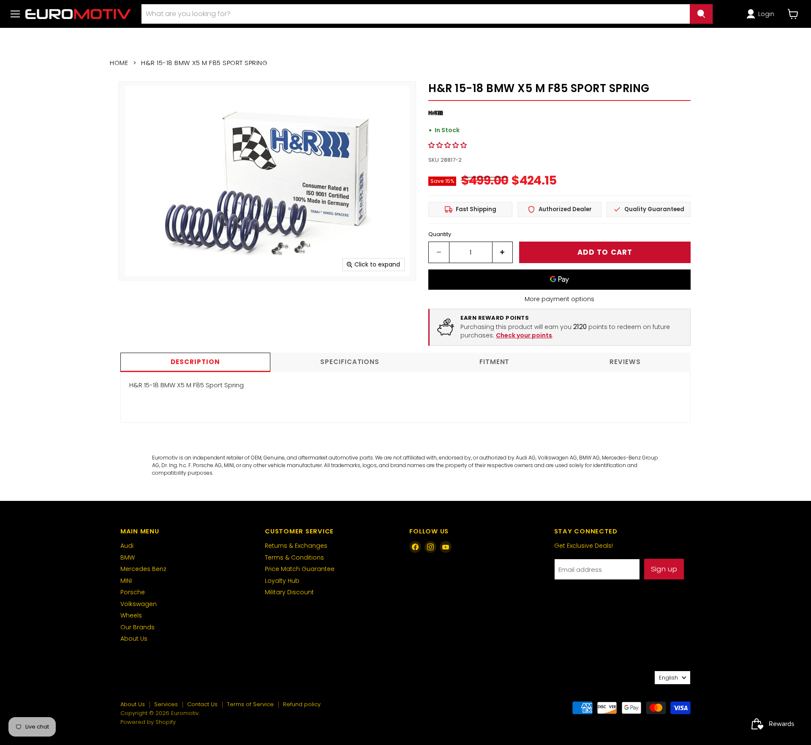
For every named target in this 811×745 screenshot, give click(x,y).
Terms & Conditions (294, 557)
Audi (126, 545)
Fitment (494, 361)
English (668, 678)
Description (195, 361)
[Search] (701, 14)
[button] (761, 14)
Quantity (439, 234)
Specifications (349, 361)
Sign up (664, 569)
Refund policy (302, 704)
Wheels (131, 615)
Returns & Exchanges (296, 545)
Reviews (625, 361)
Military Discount (289, 592)
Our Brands (137, 627)
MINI (126, 580)
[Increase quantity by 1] (503, 252)
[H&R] (435, 118)
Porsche (132, 592)
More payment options (559, 299)
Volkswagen (138, 604)
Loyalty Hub (282, 580)
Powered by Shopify (148, 722)
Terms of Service (250, 704)
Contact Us (202, 704)
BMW (127, 557)
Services (166, 704)
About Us (133, 638)
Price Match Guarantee (300, 569)
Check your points (524, 335)
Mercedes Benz (143, 569)
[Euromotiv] (78, 14)
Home (119, 62)
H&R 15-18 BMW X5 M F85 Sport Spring (186, 385)
